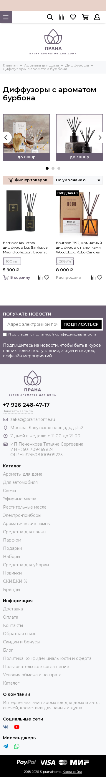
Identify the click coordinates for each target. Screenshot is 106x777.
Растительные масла (25, 507)
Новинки (12, 573)
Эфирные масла (19, 499)
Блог (8, 650)
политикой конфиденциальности (64, 334)
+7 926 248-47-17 (26, 405)
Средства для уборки (26, 564)
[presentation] (6, 137)
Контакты (13, 625)
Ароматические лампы (27, 523)
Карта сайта (72, 772)
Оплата (10, 617)
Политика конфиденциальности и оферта (47, 658)
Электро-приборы (22, 515)
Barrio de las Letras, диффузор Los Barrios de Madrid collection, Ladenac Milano (25, 247)
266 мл (65, 261)
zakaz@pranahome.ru (32, 419)
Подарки (12, 548)
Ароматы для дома (22, 474)
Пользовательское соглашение (36, 666)
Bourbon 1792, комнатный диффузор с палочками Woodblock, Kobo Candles (79, 247)
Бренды (11, 589)
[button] (47, 168)
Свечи (9, 490)
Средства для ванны (24, 531)
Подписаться (81, 324)
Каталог (11, 683)
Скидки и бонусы (21, 642)
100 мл (12, 261)
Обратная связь (19, 633)
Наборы (11, 556)
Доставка (13, 609)
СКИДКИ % (15, 581)
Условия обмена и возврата (32, 675)
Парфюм (12, 540)
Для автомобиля (20, 482)
